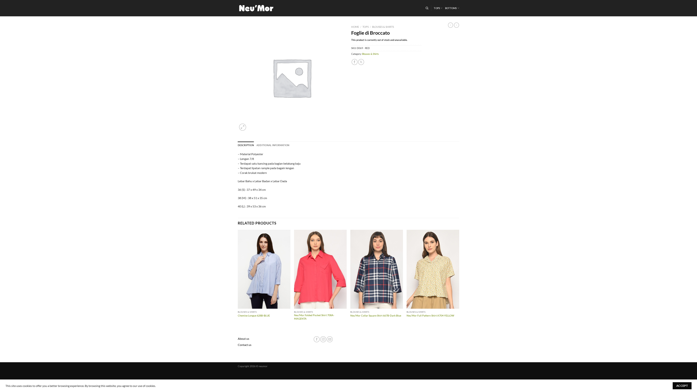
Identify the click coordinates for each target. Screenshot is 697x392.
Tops (437, 8)
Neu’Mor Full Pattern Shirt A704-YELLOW (430, 315)
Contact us (244, 344)
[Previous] (238, 278)
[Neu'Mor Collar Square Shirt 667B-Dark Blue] (376, 269)
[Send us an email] (330, 339)
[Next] (459, 278)
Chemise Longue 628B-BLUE (254, 315)
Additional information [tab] (273, 145)
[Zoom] (242, 127)
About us (243, 338)
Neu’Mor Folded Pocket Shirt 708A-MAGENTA (314, 317)
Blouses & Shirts (383, 26)
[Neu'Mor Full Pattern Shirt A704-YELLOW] (433, 269)
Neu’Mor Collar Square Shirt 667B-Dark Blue (375, 315)
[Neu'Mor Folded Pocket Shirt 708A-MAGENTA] (320, 269)
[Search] (427, 8)
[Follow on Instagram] (323, 339)
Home (355, 26)
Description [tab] (246, 145)
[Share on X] (361, 62)
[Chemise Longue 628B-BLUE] (264, 269)
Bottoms (451, 8)
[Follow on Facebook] (317, 339)
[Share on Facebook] (355, 62)
